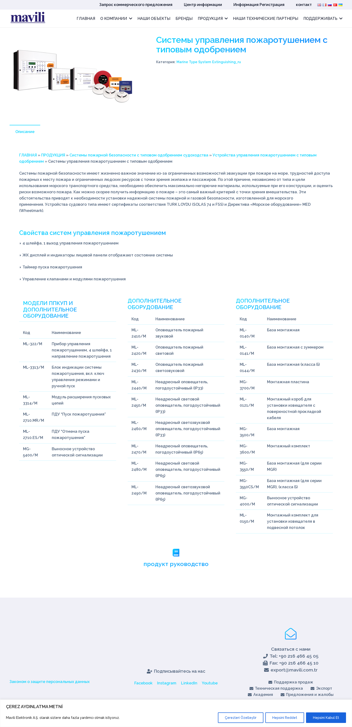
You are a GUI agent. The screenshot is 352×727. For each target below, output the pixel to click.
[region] (176, 713)
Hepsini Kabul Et (326, 718)
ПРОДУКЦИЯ (53, 155)
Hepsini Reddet (284, 718)
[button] (128, 42)
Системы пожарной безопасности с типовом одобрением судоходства (138, 155)
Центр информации (203, 4)
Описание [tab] (24, 131)
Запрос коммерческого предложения (135, 4)
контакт (304, 4)
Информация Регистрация (258, 4)
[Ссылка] (27, 19)
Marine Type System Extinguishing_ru (208, 62)
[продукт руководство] (176, 553)
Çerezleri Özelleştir (240, 718)
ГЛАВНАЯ (28, 155)
